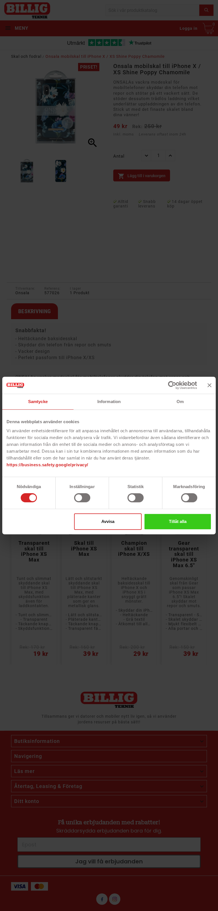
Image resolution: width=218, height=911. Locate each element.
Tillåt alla (177, 521)
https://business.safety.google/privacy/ (47, 464)
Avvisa (107, 521)
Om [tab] (180, 401)
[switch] (82, 497)
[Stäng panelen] (209, 385)
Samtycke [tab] (38, 401)
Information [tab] (109, 401)
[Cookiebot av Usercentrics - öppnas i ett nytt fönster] (172, 385)
